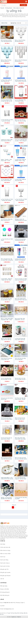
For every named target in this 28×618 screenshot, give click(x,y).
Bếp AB (19, 616)
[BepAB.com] (5, 1)
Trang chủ (2, 7)
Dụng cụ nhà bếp (4, 589)
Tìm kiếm (23, 5)
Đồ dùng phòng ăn (8, 7)
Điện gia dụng (3, 586)
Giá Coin (2, 614)
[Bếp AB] (6, 523)
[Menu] (26, 1)
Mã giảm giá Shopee (5, 575)
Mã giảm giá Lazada (5, 572)
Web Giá (25, 613)
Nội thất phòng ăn (4, 595)
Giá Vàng (21, 613)
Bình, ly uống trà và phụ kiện (18, 7)
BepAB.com (14, 616)
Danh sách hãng (4, 559)
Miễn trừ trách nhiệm (5, 553)
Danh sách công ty (5, 563)
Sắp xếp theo (13, 22)
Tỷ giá (8, 613)
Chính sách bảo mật (5, 547)
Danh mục (2, 556)
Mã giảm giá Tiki (4, 569)
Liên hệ (2, 578)
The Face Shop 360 (14, 613)
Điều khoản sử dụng (5, 550)
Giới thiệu (2, 544)
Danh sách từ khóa (5, 566)
